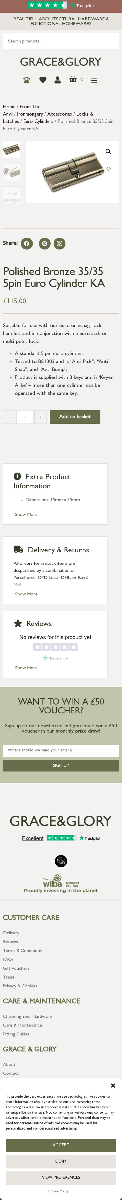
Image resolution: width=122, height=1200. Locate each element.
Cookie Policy (58, 1192)
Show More (26, 515)
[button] (113, 1086)
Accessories (59, 114)
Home (9, 107)
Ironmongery (30, 114)
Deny (61, 1162)
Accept (61, 1145)
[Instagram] (59, 243)
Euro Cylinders (38, 122)
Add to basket (75, 417)
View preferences (61, 1178)
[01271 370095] (28, 80)
